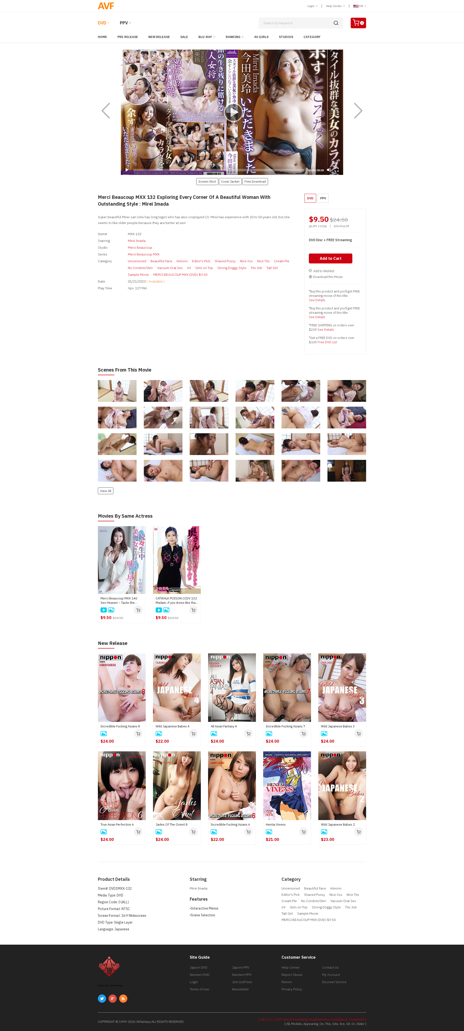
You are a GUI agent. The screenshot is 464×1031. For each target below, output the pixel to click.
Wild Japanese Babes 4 (172, 726)
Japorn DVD (198, 967)
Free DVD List (327, 342)
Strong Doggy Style (231, 268)
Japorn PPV (240, 967)
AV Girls (261, 37)
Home (102, 37)
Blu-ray (205, 37)
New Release (159, 37)
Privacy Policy (292, 989)
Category (312, 37)
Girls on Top (204, 268)
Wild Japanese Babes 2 (338, 824)
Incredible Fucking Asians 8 (120, 726)
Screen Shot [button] (207, 181)
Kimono (182, 261)
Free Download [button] (255, 181)
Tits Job (256, 268)
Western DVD (200, 974)
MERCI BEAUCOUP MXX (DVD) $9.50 (180, 274)
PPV (124, 23)
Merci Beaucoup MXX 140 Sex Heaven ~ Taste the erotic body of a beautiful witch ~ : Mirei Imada (119, 600)
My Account (331, 974)
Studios (286, 37)
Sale (184, 37)
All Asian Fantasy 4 (224, 726)
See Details (317, 300)
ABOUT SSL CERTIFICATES (110, 985)
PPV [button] (323, 198)
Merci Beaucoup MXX (144, 254)
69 (189, 268)
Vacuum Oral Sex (170, 268)
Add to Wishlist (323, 271)
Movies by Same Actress (125, 516)
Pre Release (127, 37)
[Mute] (329, 170)
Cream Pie (281, 261)
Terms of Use (199, 989)
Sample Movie (138, 274)
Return (287, 982)
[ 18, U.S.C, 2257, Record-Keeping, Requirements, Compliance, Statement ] (312, 1019)
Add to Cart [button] (330, 258)
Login (311, 6)
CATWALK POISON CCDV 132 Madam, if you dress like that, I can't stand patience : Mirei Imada (176, 600)
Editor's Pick (201, 261)
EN (361, 6)
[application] (232, 112)
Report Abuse (292, 974)
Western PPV (241, 974)
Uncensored (137, 261)
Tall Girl (272, 268)
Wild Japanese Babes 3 (338, 726)
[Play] (232, 112)
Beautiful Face (161, 261)
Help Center (334, 6)
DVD (102, 23)
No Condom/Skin (140, 268)
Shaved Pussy (225, 261)
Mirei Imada (136, 241)
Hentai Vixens (276, 824)
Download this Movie (328, 277)
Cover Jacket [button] (230, 181)
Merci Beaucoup (140, 247)
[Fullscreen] (336, 170)
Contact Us (330, 967)
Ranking (233, 37)
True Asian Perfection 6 (117, 824)
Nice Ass (246, 261)
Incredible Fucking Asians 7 (285, 726)
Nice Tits (263, 261)
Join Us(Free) (242, 982)
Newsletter (240, 989)
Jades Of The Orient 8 (172, 824)
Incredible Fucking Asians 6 (230, 824)
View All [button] (105, 491)
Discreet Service (334, 982)
